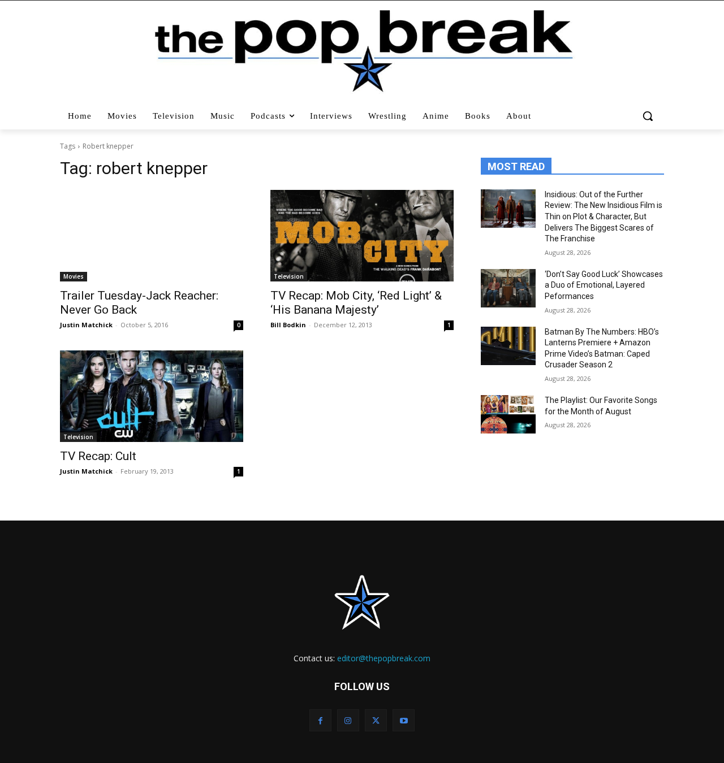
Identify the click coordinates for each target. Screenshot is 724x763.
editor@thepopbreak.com (383, 658)
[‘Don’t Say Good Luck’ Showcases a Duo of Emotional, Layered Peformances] (508, 288)
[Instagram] (348, 720)
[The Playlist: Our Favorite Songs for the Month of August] (508, 414)
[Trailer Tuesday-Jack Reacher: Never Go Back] (151, 235)
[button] (649, 115)
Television (289, 276)
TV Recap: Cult (98, 456)
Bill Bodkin (288, 324)
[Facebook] (320, 720)
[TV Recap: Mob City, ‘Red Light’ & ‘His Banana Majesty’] (362, 235)
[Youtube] (404, 720)
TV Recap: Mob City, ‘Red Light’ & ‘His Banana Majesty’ (356, 303)
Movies (73, 276)
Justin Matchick (86, 324)
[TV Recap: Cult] (151, 396)
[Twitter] (376, 720)
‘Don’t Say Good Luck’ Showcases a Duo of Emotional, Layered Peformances (604, 285)
